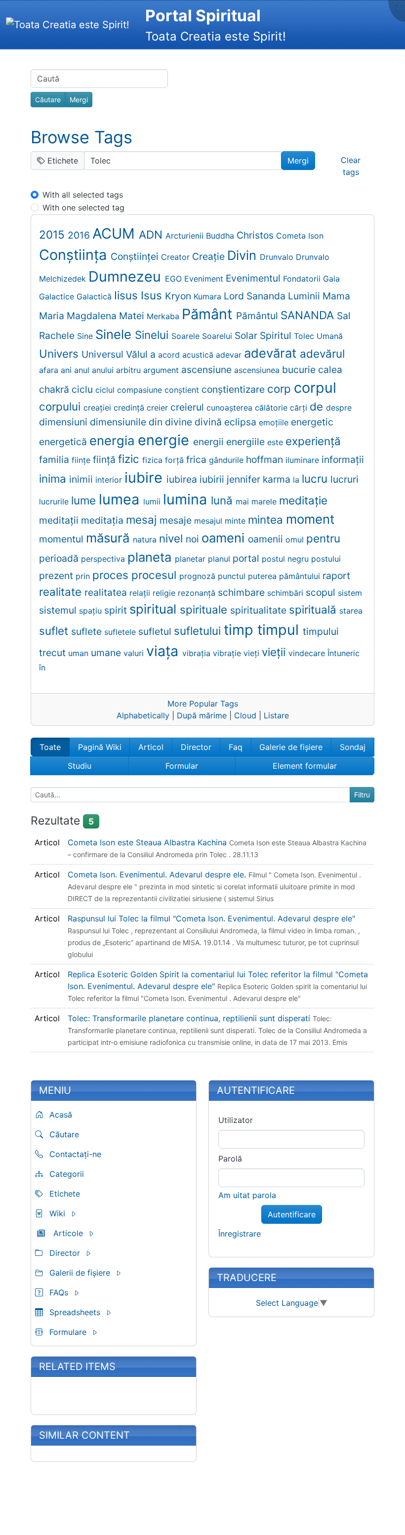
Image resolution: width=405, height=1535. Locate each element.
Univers (60, 353)
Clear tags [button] (351, 166)
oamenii (266, 539)
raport (336, 575)
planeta (151, 557)
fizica (153, 460)
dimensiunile (119, 422)
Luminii (305, 296)
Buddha (221, 236)
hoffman (265, 459)
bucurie (300, 369)
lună (223, 500)
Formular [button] (181, 766)
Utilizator (235, 1120)
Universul (103, 354)
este (276, 442)
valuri (134, 653)
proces (111, 574)
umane (107, 653)
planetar (191, 559)
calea (330, 369)
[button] (79, 1213)
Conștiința (75, 254)
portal (247, 558)
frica (197, 459)
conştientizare (234, 389)
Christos (256, 235)
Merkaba (164, 316)
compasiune (140, 390)
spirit (116, 610)
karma (278, 479)
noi (194, 539)
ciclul (106, 390)
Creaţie (209, 256)
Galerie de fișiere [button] (291, 747)
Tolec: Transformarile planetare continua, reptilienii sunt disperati (190, 1018)
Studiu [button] (79, 766)
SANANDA (309, 315)
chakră (55, 389)
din (157, 422)
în (42, 667)
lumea (121, 499)
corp (280, 388)
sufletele (121, 632)
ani (67, 370)
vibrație (228, 653)
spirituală (314, 609)
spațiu (91, 611)
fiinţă (105, 459)
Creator (176, 257)
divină (209, 422)
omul (295, 539)
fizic (130, 458)
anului (104, 370)
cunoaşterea (230, 408)
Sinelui (153, 334)
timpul (280, 629)
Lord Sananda (256, 296)
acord (170, 355)
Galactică (95, 296)
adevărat (272, 353)
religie (165, 593)
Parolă (230, 1158)
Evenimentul (254, 278)
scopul (322, 592)
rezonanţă (198, 593)
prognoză (198, 576)
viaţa (164, 651)
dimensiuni (64, 422)
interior (109, 480)
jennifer (245, 479)
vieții (275, 652)
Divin (243, 255)
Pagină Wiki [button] (100, 747)
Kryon (179, 296)
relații (141, 593)
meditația (103, 520)
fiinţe (82, 460)
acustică (199, 355)
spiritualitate (259, 610)
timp (240, 629)
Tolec (305, 336)
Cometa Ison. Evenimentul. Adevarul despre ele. (158, 874)
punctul (233, 576)
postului (326, 559)
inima (54, 478)
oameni (225, 537)
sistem (350, 593)
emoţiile (275, 422)
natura (146, 539)
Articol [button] (150, 747)
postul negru (286, 559)
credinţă (130, 408)
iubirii (213, 479)
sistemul (59, 610)
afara (50, 370)
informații (343, 459)
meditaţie (303, 500)
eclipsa (241, 422)
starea (351, 611)
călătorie (272, 408)
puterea (263, 576)
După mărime (202, 715)
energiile (246, 442)
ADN (152, 234)
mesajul (209, 521)
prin (84, 576)
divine (180, 422)
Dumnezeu (126, 276)
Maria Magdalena (79, 316)
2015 (53, 234)
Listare (276, 715)
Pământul (258, 316)
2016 (80, 235)
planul (220, 559)
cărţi (300, 408)
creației (98, 408)
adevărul (322, 353)
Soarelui (218, 336)
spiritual (154, 609)
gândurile (227, 460)
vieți (252, 653)
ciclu (83, 389)
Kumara (209, 296)
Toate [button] (50, 747)
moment (310, 519)
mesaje (177, 520)
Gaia (331, 279)
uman (79, 653)
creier (158, 408)
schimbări (286, 593)
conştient (183, 390)
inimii (82, 479)
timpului (321, 631)
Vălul (138, 354)
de (318, 406)
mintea (267, 519)
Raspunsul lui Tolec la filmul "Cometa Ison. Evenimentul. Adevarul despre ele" (211, 918)
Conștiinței (136, 256)
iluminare (303, 460)
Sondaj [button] (352, 747)
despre (339, 408)
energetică (64, 442)
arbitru (129, 370)
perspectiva (104, 559)
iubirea (183, 479)
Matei (133, 316)
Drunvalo (278, 257)
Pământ (209, 314)
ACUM (115, 233)
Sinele (115, 334)
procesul (155, 574)
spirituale (205, 609)
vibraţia (197, 653)
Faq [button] (236, 747)
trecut (53, 653)
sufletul (156, 631)
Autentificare (292, 1214)
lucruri (344, 479)
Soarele (186, 336)
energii (209, 442)
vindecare (307, 653)
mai (243, 501)
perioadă (60, 558)
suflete (87, 631)
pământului (301, 576)
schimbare (242, 592)
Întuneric (343, 653)
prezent (57, 575)
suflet (55, 630)
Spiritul (277, 335)
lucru (316, 478)
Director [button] (196, 747)
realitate (61, 591)
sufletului (199, 630)
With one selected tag (83, 207)
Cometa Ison (300, 236)
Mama (336, 296)
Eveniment (205, 279)
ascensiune (207, 369)
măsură (109, 537)
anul (83, 370)
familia (55, 459)
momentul (62, 539)
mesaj (143, 519)
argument (162, 370)
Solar (247, 335)
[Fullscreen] (399, 8)
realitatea (106, 592)
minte (236, 521)
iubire (145, 477)
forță (175, 460)
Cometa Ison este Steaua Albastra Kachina (148, 842)
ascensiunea (258, 370)
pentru (323, 538)
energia (113, 440)
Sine (86, 336)
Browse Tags (81, 137)
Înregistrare (239, 1234)
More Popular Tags (202, 703)
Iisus (127, 295)
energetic (312, 422)
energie (165, 440)
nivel (172, 538)
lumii (153, 501)
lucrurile (55, 501)
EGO (174, 279)
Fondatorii (303, 279)
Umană (330, 336)
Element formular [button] (305, 766)
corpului (61, 406)
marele (265, 501)
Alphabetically (143, 715)
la (297, 480)
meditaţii (60, 520)
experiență (313, 441)
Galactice (58, 296)
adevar (230, 355)
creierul (188, 407)
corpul (315, 387)
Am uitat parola (247, 1195)
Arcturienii (185, 236)
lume (85, 500)
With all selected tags (82, 195)
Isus (153, 295)
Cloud (245, 715)
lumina (187, 499)
